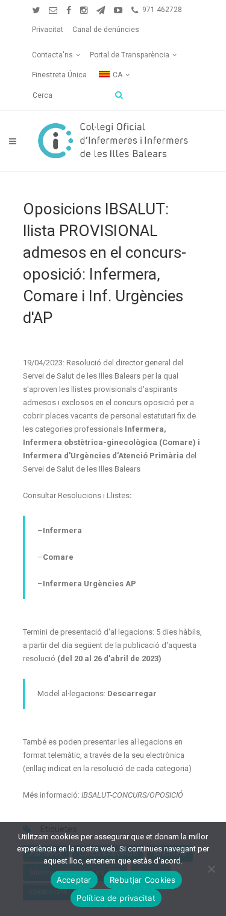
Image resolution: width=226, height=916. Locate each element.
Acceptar (74, 880)
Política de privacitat (116, 898)
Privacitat (47, 29)
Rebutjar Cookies (143, 880)
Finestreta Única (59, 75)
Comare (58, 557)
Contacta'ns (52, 55)
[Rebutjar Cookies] (211, 869)
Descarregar (132, 693)
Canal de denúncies (105, 29)
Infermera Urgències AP (89, 583)
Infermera (62, 530)
